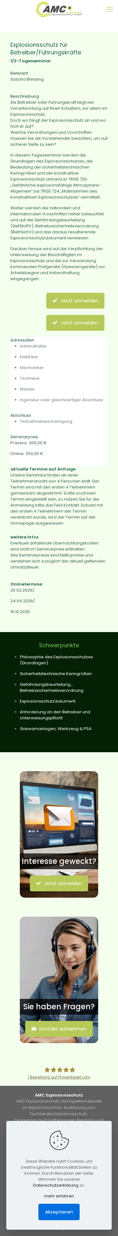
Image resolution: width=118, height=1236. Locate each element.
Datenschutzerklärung (55, 1185)
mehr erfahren (59, 1196)
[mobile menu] (109, 9)
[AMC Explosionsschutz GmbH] (59, 9)
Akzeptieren (59, 1211)
